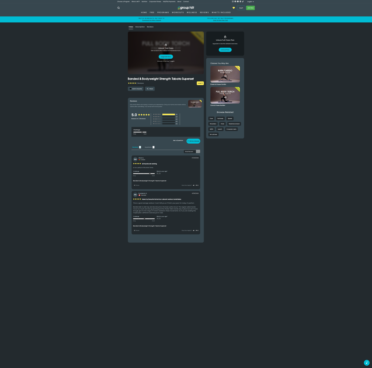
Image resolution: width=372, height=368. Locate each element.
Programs (163, 12)
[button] (194, 185)
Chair (222, 124)
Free (152, 12)
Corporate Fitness (155, 2)
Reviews (204, 12)
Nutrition (144, 2)
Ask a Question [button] (178, 140)
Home (144, 12)
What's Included (221, 12)
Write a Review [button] (194, 141)
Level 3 (220, 129)
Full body (220, 118)
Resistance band (234, 124)
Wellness (192, 12)
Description (140, 27)
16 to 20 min (213, 134)
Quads (230, 118)
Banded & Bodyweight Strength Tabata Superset (149, 181)
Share (150, 89)
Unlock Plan (225, 50)
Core (211, 118)
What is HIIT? (136, 2)
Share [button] (137, 185)
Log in (172, 61)
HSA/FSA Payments (169, 2)
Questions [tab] (148, 147)
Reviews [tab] (135, 147)
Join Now (250, 8)
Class (131, 27)
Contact (186, 2)
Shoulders (213, 124)
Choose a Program (123, 2)
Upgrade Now (166, 57)
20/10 (211, 129)
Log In (241, 8)
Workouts (178, 12)
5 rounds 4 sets (231, 129)
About (179, 2)
